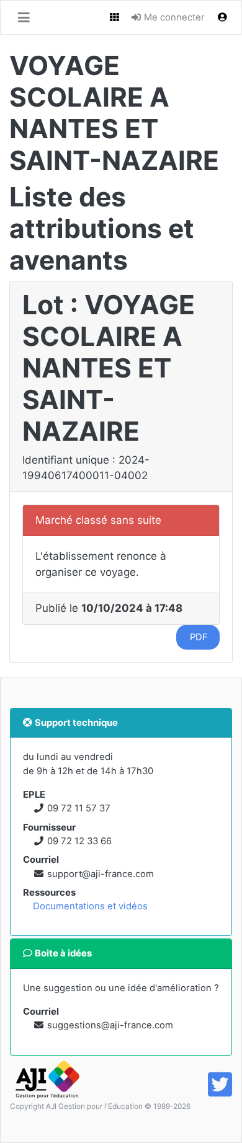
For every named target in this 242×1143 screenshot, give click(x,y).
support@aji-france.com (100, 874)
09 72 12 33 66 (79, 841)
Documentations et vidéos (90, 906)
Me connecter (173, 17)
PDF (197, 637)
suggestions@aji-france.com (110, 1025)
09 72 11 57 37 (78, 808)
